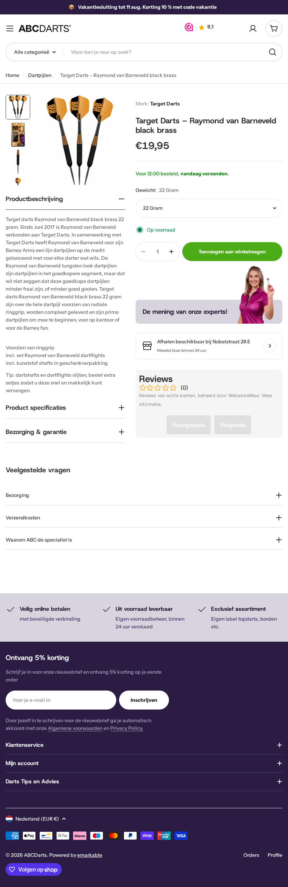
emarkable (89, 855)
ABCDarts (35, 855)
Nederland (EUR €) (37, 819)
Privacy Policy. (126, 728)
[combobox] (144, 52)
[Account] (253, 28)
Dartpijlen (39, 75)
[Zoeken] (272, 52)
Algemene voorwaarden (75, 728)
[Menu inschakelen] (10, 28)
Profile (275, 855)
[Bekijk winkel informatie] (269, 345)
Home (12, 75)
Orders (251, 855)
